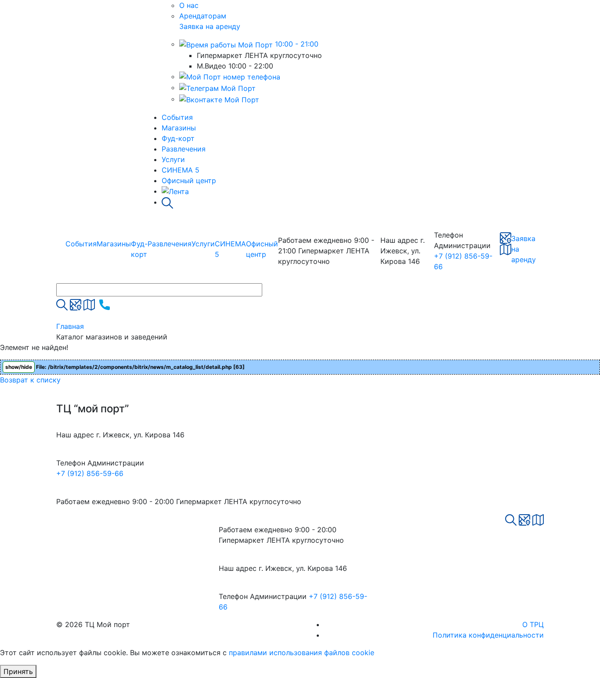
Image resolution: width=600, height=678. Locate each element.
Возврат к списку (30, 379)
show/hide (18, 367)
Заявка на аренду (209, 26)
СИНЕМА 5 (180, 170)
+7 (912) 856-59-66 (89, 473)
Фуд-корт (178, 138)
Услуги (173, 159)
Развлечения (184, 148)
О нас (189, 5)
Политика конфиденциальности (488, 635)
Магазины (179, 127)
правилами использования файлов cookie (301, 652)
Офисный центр (189, 180)
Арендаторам (202, 15)
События (177, 117)
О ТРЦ (533, 624)
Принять (18, 671)
